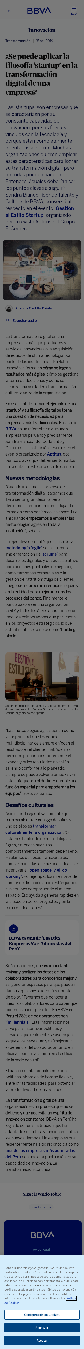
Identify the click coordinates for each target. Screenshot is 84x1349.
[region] (42, 1302)
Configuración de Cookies (42, 1314)
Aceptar (42, 1340)
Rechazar (41, 1327)
